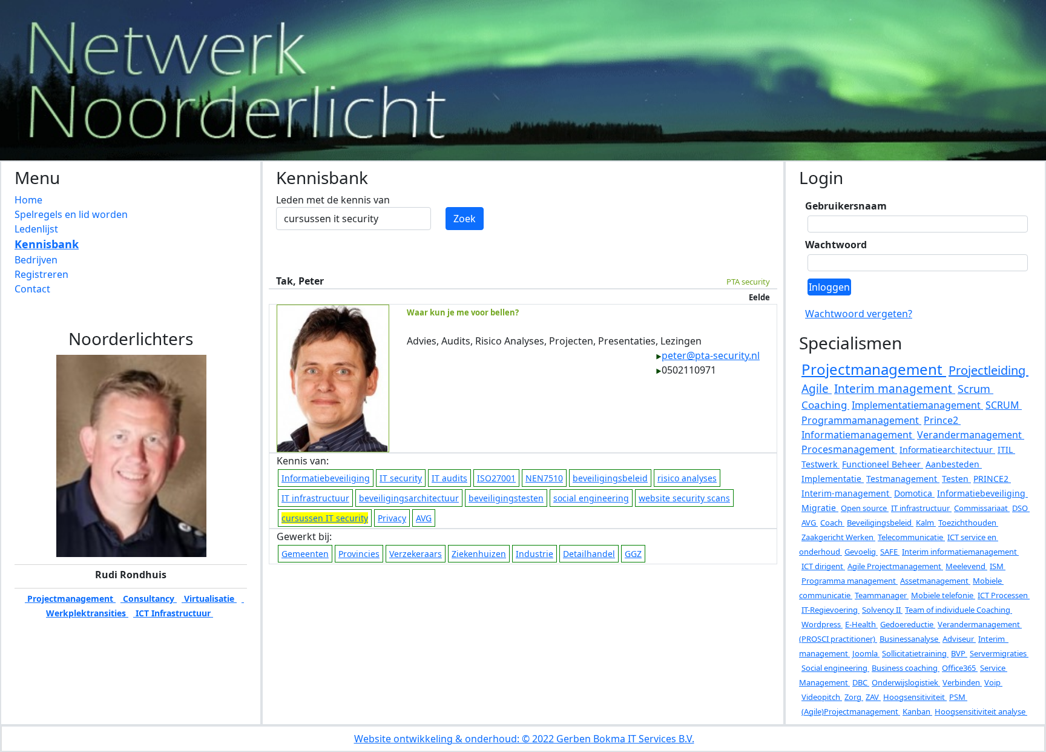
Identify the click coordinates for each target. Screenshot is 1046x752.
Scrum (975, 388)
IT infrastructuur (315, 498)
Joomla (866, 653)
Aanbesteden (954, 464)
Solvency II (882, 609)
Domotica (914, 493)
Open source (865, 508)
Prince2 (942, 420)
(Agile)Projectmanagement (850, 711)
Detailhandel (589, 553)
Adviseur (959, 638)
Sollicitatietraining (915, 653)
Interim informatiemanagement (960, 551)
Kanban (917, 711)
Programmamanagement (861, 420)
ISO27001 (496, 478)
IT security (401, 478)
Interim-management (846, 493)
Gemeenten (305, 553)
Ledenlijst (36, 229)
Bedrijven (36, 259)
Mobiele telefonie (943, 595)
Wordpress (822, 624)
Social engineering (835, 667)
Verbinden (962, 682)
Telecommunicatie (911, 537)
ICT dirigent (823, 566)
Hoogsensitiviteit (915, 696)
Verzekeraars (415, 553)
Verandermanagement (970, 434)
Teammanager (882, 595)
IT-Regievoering (830, 609)
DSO (1021, 508)
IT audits (449, 478)
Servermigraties (999, 653)
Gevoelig (861, 551)
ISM (997, 566)
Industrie (534, 553)
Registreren (41, 274)
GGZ (633, 553)
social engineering (591, 498)
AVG (424, 518)
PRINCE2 (992, 478)
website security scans (684, 498)
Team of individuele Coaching (958, 609)
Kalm (926, 522)
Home (28, 199)
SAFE (890, 551)
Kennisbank (47, 244)
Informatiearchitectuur (947, 449)
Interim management (894, 389)
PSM (958, 696)
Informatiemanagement (858, 434)
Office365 (960, 667)
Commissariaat (982, 508)
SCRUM (1003, 405)
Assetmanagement (935, 580)
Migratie (819, 507)
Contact (32, 288)
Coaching (825, 405)
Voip (993, 682)
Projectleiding (988, 370)
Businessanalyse (910, 638)
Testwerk (820, 464)
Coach (832, 522)
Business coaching (905, 667)
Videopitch (821, 696)
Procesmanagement (849, 449)
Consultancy (148, 598)
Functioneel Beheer (882, 464)
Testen (956, 478)
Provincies (359, 553)
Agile (816, 389)
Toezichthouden (968, 522)
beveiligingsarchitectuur (409, 498)
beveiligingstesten (506, 498)
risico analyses (687, 478)
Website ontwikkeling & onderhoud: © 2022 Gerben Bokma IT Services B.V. (524, 738)
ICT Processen (1004, 595)
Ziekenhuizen (479, 553)
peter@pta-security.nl (711, 355)
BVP (959, 653)
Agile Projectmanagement (895, 566)
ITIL (1006, 449)
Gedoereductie (907, 624)
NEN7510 (544, 478)
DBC (860, 682)
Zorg (853, 696)
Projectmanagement (70, 598)
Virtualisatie (209, 598)
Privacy (392, 518)
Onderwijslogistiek (906, 682)
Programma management (849, 580)
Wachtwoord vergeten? (858, 313)
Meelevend (966, 566)
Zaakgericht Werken (838, 537)
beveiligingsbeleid (610, 478)
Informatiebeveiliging (325, 478)
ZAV (873, 696)
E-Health (861, 624)
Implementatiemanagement (917, 405)
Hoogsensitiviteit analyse (981, 711)
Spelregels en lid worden (71, 214)
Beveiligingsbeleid (880, 522)
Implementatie (832, 478)
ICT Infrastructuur (173, 613)
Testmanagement (902, 478)
